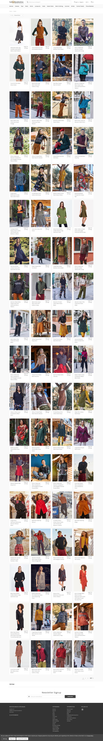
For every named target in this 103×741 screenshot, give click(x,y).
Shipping (69, 710)
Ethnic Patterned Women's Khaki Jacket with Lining (79, 268)
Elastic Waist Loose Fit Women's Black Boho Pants (79, 376)
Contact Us (69, 716)
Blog (68, 713)
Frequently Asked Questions (72, 715)
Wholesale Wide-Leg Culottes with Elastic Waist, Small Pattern (16, 49)
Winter (73, 6)
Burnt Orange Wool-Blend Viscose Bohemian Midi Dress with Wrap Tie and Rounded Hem (80, 596)
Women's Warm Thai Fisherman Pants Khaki (80, 303)
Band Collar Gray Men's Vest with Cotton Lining (36, 85)
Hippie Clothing (56, 728)
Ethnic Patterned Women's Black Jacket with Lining (57, 634)
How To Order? (70, 709)
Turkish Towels (80, 6)
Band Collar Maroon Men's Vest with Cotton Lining (36, 671)
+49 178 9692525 (14, 715)
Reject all (12, 739)
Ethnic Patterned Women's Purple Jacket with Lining (79, 49)
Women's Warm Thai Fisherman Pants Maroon (37, 122)
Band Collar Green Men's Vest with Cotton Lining (36, 303)
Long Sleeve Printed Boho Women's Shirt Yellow (37, 634)
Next (91, 678)
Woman (11, 6)
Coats (43, 6)
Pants (26, 6)
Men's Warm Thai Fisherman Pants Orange (15, 122)
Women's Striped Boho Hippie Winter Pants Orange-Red (36, 559)
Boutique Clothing (56, 725)
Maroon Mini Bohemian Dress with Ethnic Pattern (58, 595)
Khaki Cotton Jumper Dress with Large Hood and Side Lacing (80, 230)
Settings (5, 739)
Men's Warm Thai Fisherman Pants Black (15, 341)
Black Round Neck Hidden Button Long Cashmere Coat (15, 595)
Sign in (76, 2)
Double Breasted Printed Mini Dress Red (79, 195)
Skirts (31, 6)
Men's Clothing (59, 6)
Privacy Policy (69, 719)
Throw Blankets (90, 6)
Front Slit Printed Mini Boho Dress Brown (15, 671)
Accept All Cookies (22, 739)
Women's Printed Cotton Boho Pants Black (57, 303)
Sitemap (68, 720)
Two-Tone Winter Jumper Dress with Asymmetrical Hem (15, 268)
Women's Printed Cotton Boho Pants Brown (79, 671)
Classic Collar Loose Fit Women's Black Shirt (15, 413)
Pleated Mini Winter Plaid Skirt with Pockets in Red (15, 559)
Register (82, 2)
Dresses (17, 6)
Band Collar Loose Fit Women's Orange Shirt (58, 671)
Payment (68, 712)
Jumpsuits (37, 6)
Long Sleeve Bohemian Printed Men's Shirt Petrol (15, 195)
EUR (87, 2)
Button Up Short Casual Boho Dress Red (15, 449)
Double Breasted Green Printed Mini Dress (79, 341)
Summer (67, 6)
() (93, 2)
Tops (22, 6)
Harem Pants (50, 6)
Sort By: (11, 15)
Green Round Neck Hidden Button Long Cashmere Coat (58, 230)
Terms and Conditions (71, 718)
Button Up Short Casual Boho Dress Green (36, 449)
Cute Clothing (55, 726)
